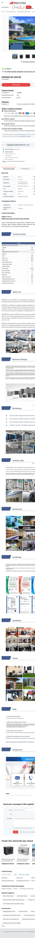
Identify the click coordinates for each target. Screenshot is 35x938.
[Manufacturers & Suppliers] (17, 2)
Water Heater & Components (24, 11)
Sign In (4, 161)
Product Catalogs (24, 874)
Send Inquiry (16, 85)
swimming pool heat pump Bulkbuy (12, 923)
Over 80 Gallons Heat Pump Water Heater (13, 903)
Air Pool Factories (23, 911)
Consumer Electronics (11, 11)
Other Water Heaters (22, 896)
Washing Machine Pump (9, 911)
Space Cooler (19, 878)
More (3, 926)
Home (3, 11)
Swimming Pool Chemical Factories (12, 915)
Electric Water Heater (8, 896)
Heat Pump (4, 878)
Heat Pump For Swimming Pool (11, 919)
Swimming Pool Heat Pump (23, 880)
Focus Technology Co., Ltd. (21, 931)
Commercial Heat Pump (8, 880)
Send (15, 832)
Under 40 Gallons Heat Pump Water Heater (13, 900)
